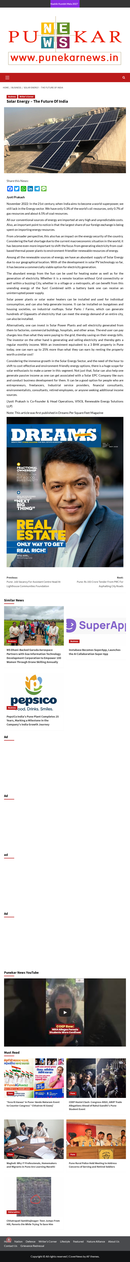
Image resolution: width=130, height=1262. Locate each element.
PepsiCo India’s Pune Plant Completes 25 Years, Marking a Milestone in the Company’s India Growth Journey (33, 721)
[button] (7, 77)
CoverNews (75, 1256)
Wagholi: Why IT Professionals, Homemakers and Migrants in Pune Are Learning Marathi (32, 1165)
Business (12, 96)
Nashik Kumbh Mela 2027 (64, 3)
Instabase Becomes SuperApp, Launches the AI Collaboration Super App (95, 652)
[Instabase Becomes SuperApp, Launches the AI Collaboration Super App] (96, 626)
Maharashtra (13, 1212)
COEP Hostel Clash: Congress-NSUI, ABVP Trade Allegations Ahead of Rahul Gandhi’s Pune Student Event (95, 1105)
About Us (113, 1241)
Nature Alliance (96, 1241)
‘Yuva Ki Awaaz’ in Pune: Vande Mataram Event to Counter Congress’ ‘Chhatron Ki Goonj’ (33, 1103)
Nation (18, 1241)
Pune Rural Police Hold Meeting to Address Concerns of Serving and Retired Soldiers (93, 1165)
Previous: (33, 582)
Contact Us (10, 1245)
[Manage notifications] (9, 1239)
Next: (100, 582)
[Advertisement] (65, 766)
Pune (10, 1093)
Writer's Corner (27, 96)
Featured (78, 1241)
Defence (30, 1241)
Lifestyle (65, 1241)
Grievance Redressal (32, 1245)
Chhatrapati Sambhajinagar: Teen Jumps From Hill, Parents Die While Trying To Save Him (33, 1222)
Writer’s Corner (48, 1241)
